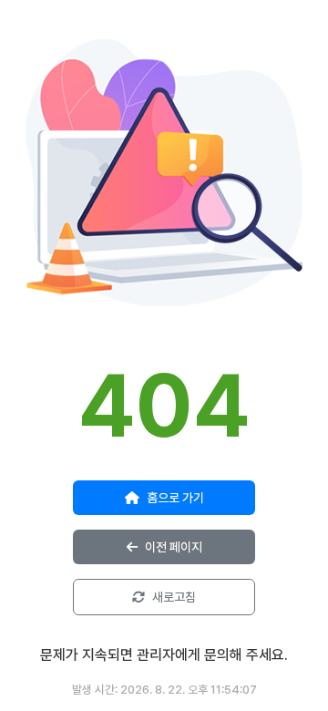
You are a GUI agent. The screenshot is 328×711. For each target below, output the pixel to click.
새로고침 (174, 597)
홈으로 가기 (175, 497)
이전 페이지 (173, 547)
